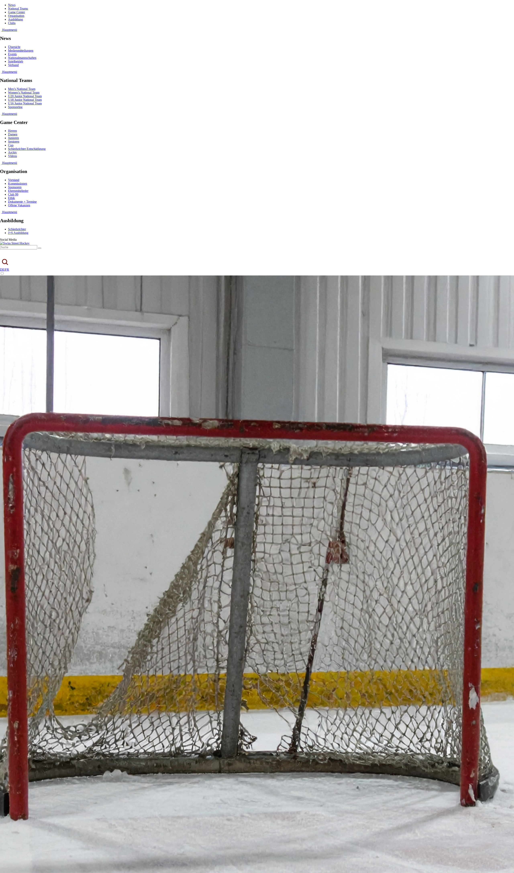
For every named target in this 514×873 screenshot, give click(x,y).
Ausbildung (15, 19)
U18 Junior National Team (25, 99)
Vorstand (13, 180)
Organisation (16, 15)
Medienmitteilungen (20, 50)
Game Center (16, 12)
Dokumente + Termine (22, 201)
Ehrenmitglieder (18, 190)
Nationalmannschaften (22, 57)
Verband (13, 65)
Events (12, 54)
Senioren (13, 141)
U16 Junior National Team (25, 103)
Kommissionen (17, 183)
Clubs (11, 23)
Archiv (12, 152)
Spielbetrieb (15, 61)
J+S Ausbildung (18, 232)
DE (2, 269)
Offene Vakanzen (19, 205)
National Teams (18, 8)
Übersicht (14, 47)
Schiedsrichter (17, 229)
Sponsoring (15, 107)
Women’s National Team (23, 92)
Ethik (11, 198)
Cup (10, 145)
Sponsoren (14, 187)
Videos (12, 156)
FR (7, 269)
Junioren (13, 138)
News (11, 5)
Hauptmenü (9, 30)
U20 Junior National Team (25, 96)
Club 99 (13, 194)
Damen (12, 134)
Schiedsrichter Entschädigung (27, 148)
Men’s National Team (21, 89)
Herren (12, 130)
